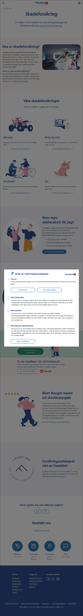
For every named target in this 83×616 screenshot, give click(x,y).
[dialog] (41, 308)
